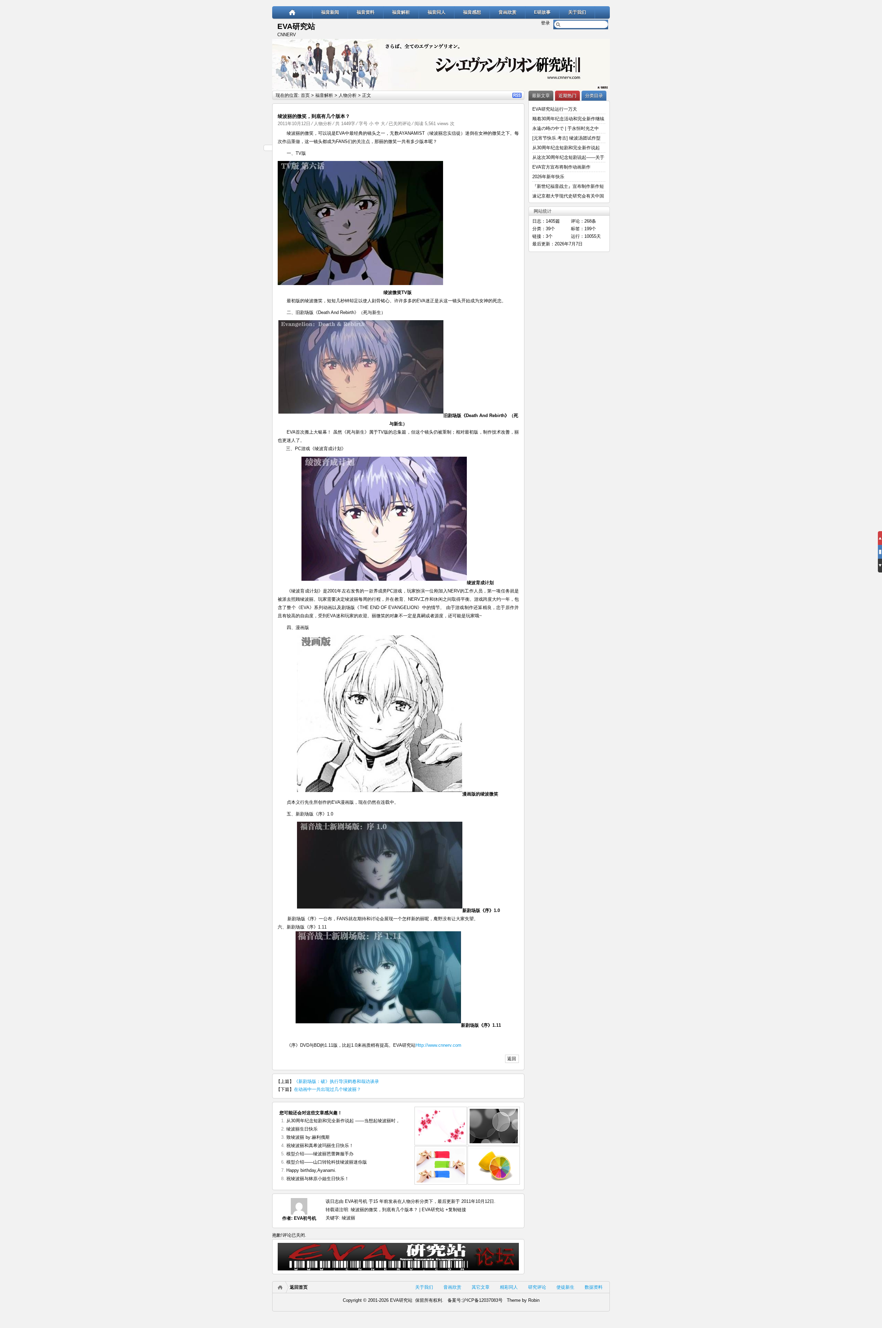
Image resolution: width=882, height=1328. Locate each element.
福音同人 (436, 12)
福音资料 (366, 12)
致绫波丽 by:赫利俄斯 (308, 1137)
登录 (545, 23)
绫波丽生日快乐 (302, 1129)
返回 (511, 1058)
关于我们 (577, 12)
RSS (517, 95)
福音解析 (401, 12)
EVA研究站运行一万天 (554, 109)
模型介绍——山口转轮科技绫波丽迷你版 (326, 1162)
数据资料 (594, 1287)
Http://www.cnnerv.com (438, 1045)
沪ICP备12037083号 (482, 1300)
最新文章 (541, 95)
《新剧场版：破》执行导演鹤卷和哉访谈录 (336, 1081)
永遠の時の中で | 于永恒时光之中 (566, 128)
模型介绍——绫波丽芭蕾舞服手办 (319, 1153)
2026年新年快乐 (548, 176)
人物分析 (348, 95)
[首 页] (292, 12)
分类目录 (594, 95)
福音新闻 (330, 12)
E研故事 (542, 12)
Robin (534, 1300)
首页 (305, 95)
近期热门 (567, 95)
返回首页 (299, 1287)
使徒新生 (565, 1287)
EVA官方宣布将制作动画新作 (561, 167)
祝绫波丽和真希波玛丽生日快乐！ (319, 1145)
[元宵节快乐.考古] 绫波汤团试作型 (566, 138)
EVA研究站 (296, 26)
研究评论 (537, 1287)
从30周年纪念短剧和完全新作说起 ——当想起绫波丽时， (343, 1120)
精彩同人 (509, 1287)
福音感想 (472, 12)
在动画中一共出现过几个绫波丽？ (327, 1089)
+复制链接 (455, 1209)
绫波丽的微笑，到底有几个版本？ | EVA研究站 (397, 1209)
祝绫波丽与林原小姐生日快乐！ (317, 1178)
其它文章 (481, 1287)
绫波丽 (348, 1217)
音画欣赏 (507, 12)
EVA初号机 (305, 1218)
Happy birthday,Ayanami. (311, 1170)
